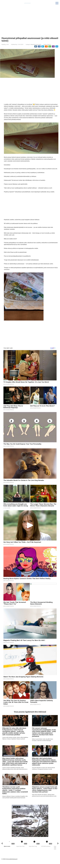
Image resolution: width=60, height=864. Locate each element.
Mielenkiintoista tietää (36, 44)
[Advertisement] (30, 21)
